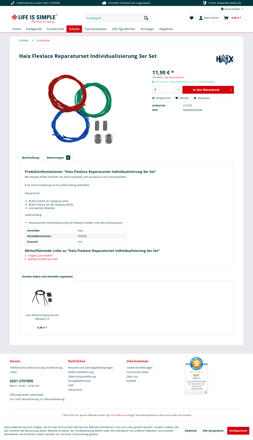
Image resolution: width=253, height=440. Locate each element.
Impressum (75, 389)
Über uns (132, 376)
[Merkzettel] (192, 18)
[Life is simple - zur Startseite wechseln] (34, 19)
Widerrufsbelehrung (81, 372)
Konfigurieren (238, 430)
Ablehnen (191, 430)
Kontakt (131, 380)
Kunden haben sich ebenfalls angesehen (47, 276)
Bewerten (203, 98)
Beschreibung (30, 157)
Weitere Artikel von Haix (42, 259)
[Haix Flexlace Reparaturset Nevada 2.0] (42, 298)
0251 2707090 (21, 381)
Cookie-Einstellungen (139, 367)
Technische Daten (137, 372)
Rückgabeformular (79, 380)
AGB (70, 385)
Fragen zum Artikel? (40, 255)
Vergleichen (163, 98)
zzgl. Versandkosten (174, 77)
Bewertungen (58, 157)
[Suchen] (146, 18)
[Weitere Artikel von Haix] (225, 59)
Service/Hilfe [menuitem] (232, 9)
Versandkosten (118, 415)
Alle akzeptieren (213, 430)
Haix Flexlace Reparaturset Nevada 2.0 (42, 317)
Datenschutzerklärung (82, 376)
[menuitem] (117, 18)
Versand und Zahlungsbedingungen (90, 367)
